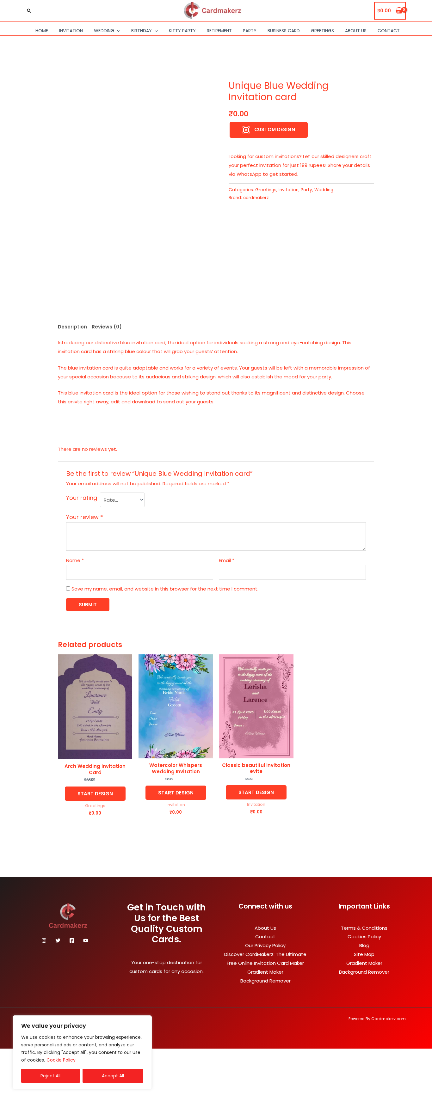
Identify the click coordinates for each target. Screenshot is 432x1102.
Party (249, 31)
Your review (84, 517)
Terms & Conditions (364, 928)
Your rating (81, 498)
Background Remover (265, 980)
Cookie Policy (61, 1060)
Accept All (113, 1076)
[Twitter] (58, 940)
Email (226, 560)
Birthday (141, 31)
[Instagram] (44, 940)
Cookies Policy (364, 936)
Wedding (104, 31)
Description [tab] (72, 326)
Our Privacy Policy (265, 945)
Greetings (322, 31)
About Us (356, 31)
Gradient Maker (265, 972)
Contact (389, 31)
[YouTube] (86, 940)
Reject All (50, 1076)
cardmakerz (256, 198)
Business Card (284, 31)
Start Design (95, 793)
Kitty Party (182, 31)
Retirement (219, 31)
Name (75, 560)
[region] (82, 1052)
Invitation (71, 31)
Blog (364, 945)
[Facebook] (72, 940)
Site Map (364, 954)
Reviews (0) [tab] (107, 326)
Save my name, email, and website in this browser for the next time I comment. (164, 588)
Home (41, 31)
